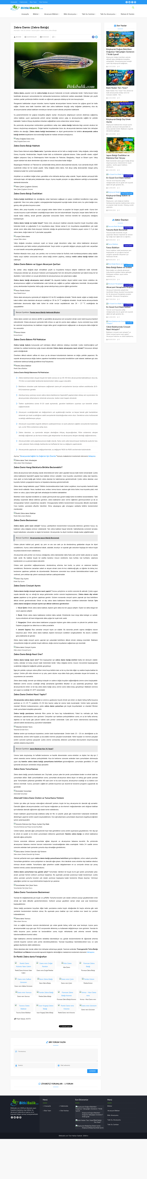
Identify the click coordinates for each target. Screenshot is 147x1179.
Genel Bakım (128, 176)
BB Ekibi (18, 37)
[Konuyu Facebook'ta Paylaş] (93, 37)
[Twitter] (129, 2)
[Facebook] (127, 2)
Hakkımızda (23, 2)
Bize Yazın (33, 2)
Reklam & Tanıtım (127, 14)
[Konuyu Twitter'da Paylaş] (96, 37)
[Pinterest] (132, 2)
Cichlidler (129, 323)
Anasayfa (14, 2)
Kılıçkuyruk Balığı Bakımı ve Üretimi (118, 196)
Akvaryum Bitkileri (51, 14)
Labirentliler (128, 265)
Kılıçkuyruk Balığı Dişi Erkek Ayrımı (118, 120)
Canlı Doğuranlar (126, 193)
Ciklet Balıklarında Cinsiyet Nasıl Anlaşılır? (118, 328)
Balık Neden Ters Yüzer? (117, 88)
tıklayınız (91, 456)
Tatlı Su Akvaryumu (107, 14)
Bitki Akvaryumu (70, 14)
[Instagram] (135, 2)
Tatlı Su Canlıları (88, 14)
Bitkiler (36, 14)
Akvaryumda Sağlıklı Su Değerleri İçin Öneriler (38, 456)
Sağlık (130, 72)
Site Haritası (43, 2)
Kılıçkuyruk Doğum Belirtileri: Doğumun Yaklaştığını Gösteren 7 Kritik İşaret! (120, 52)
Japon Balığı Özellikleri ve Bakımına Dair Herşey (117, 156)
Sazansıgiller (36, 30)
